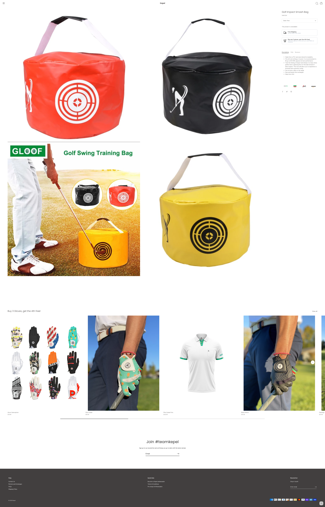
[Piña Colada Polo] (201, 363)
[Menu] (4, 3)
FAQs (10, 486)
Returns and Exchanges (15, 484)
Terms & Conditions (153, 484)
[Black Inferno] (279, 363)
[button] (12, 362)
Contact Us (11, 481)
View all (314, 311)
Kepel (162, 3)
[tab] (286, 52)
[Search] (317, 3)
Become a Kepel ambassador (156, 481)
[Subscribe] (178, 453)
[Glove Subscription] (46, 363)
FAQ (292, 52)
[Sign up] (316, 487)
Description (285, 52)
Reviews (297, 52)
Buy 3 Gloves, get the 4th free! (24, 311)
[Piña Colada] (123, 363)
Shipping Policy (12, 489)
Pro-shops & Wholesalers (155, 486)
